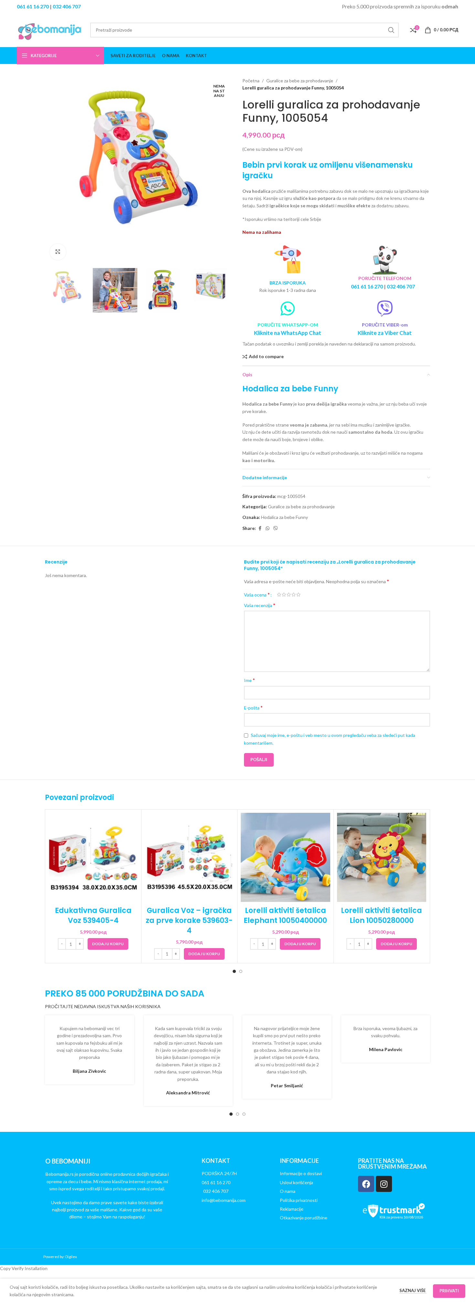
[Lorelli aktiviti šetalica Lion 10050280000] (382, 857)
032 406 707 (67, 6)
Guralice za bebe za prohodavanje (299, 80)
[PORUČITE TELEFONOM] (385, 259)
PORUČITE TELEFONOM (384, 278)
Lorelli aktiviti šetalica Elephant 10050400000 (285, 915)
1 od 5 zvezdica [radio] (279, 594)
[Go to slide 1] (234, 971)
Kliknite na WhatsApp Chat (287, 332)
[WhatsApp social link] (267, 528)
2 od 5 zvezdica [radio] (283, 594)
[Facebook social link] (260, 528)
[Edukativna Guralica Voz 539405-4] (93, 857)
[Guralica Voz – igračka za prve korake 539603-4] (189, 857)
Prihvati (449, 1290)
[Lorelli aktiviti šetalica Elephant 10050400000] (285, 857)
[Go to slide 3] (244, 1114)
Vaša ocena (257, 594)
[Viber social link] (275, 528)
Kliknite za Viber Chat (385, 332)
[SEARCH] (391, 30)
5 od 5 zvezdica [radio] (298, 594)
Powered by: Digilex (60, 1256)
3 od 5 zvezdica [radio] (288, 594)
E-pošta (253, 707)
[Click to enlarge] (58, 252)
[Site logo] (50, 29)
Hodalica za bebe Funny (284, 517)
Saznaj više (413, 1290)
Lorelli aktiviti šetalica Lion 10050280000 (381, 915)
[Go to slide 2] (240, 971)
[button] (108, 944)
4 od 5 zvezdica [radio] (293, 594)
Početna (250, 80)
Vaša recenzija (259, 605)
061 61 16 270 (33, 6)
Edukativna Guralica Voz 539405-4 (93, 915)
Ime (249, 680)
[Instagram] (384, 1184)
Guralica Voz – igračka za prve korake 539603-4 (189, 920)
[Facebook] (366, 1184)
